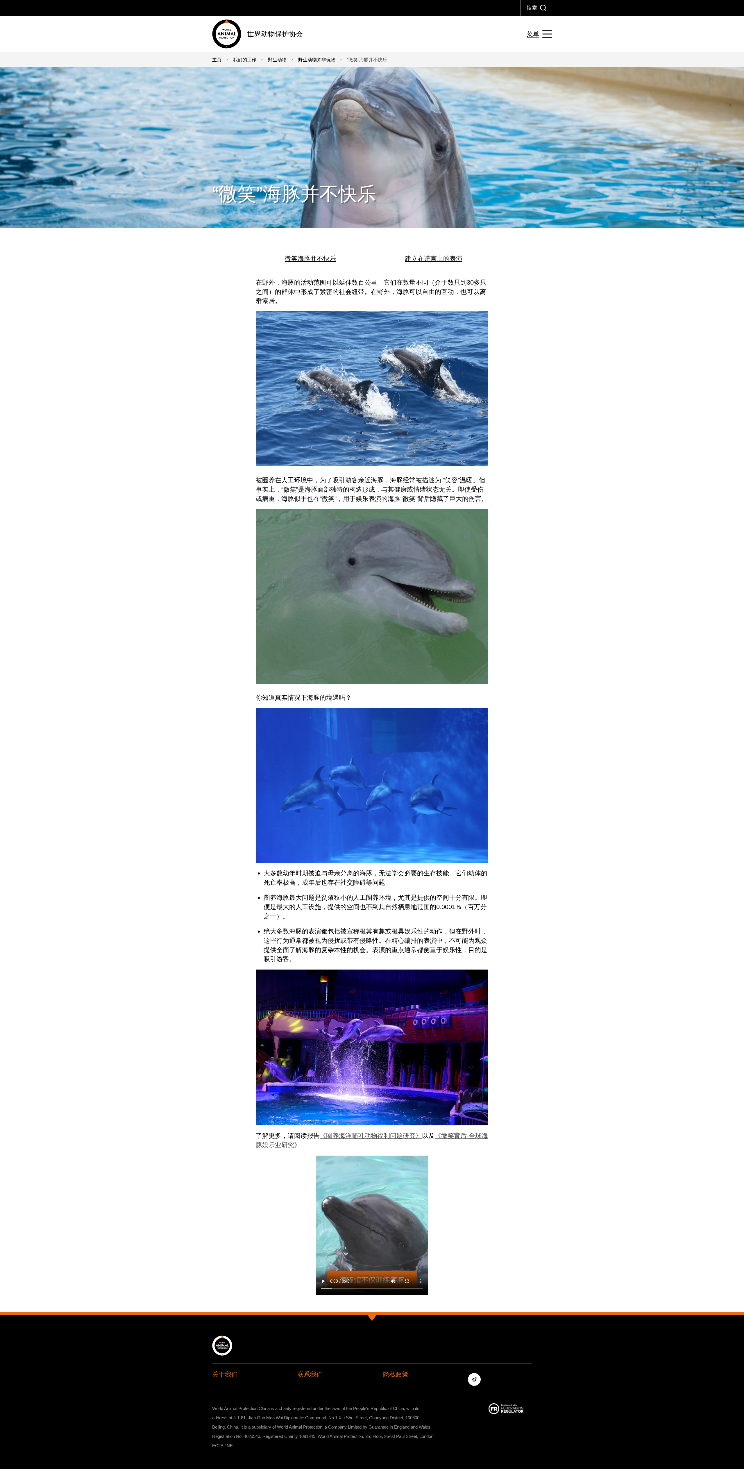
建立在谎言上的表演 (433, 258)
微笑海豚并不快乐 (310, 258)
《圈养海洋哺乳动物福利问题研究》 (371, 1135)
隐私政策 (395, 1374)
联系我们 (310, 1374)
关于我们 (225, 1374)
